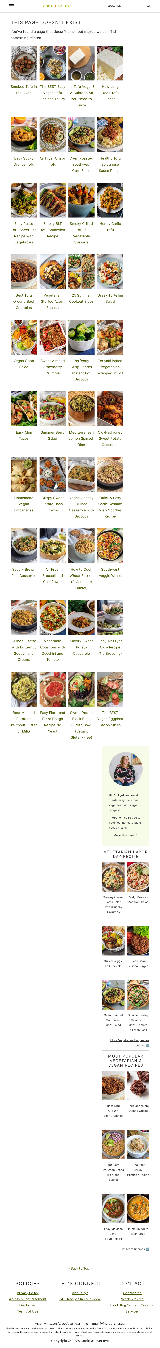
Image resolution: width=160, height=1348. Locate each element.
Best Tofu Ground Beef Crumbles (24, 301)
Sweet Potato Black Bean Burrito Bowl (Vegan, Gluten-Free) (81, 725)
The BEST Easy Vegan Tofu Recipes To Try (52, 93)
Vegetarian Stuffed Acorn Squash (53, 301)
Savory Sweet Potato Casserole (81, 647)
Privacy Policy (27, 1293)
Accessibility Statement (27, 1299)
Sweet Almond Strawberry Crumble (52, 367)
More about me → (126, 835)
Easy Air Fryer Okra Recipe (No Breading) (110, 647)
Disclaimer (27, 1305)
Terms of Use (27, 1311)
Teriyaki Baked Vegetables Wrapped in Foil (110, 367)
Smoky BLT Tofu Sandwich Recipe (52, 230)
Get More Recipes (133, 1249)
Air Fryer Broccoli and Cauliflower (52, 575)
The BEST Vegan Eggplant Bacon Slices (110, 719)
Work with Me (132, 1299)
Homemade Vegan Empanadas (24, 504)
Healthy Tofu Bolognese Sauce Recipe (110, 164)
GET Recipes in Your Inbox (79, 1299)
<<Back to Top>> (80, 1268)
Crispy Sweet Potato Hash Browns (52, 504)
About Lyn (80, 1293)
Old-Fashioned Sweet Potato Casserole (110, 438)
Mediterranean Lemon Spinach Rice (81, 438)
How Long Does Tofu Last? (110, 93)
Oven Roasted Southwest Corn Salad (81, 164)
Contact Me (132, 1293)
